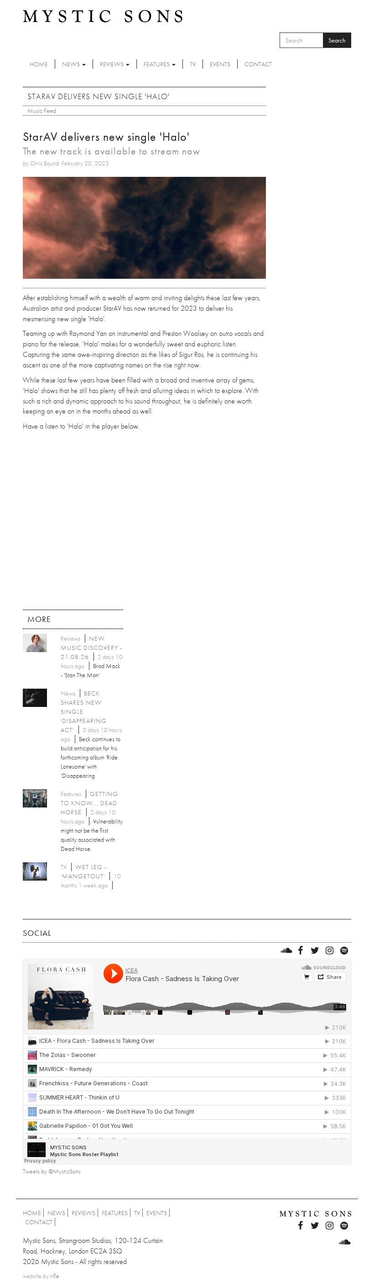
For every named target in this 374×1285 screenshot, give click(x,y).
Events (220, 64)
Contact (258, 64)
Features (157, 64)
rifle (54, 1276)
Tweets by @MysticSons (52, 1171)
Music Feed (41, 110)
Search (337, 40)
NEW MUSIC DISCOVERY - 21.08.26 (91, 647)
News (71, 64)
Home (39, 64)
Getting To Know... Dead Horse (89, 803)
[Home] (102, 15)
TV (193, 64)
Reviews (112, 64)
